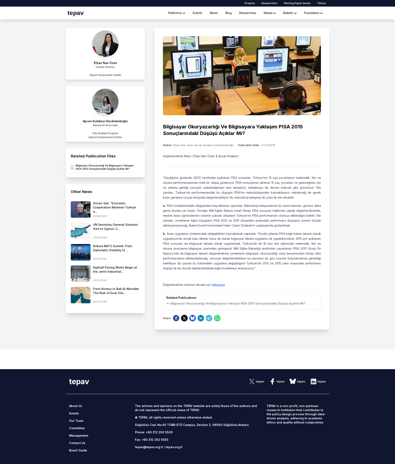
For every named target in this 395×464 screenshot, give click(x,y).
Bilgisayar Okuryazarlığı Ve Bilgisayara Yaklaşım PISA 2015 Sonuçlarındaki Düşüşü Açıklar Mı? (235, 303)
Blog (228, 13)
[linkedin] (201, 318)
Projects (250, 3)
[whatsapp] (217, 318)
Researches (247, 13)
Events (197, 13)
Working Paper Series (297, 3)
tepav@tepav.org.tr (149, 447)
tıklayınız (218, 284)
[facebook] (176, 318)
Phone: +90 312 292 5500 (154, 432)
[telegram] (209, 318)
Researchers (269, 3)
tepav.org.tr (174, 447)
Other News (81, 192)
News (214, 13)
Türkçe (321, 3)
